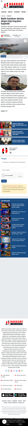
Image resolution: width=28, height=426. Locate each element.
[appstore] (7, 395)
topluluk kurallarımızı (13, 186)
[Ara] (2, 9)
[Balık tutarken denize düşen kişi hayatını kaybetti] (14, 46)
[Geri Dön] (4, 422)
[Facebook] (6, 371)
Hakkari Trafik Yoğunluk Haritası (20, 381)
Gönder (4, 181)
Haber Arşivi (19, 389)
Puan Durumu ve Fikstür (7, 385)
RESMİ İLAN (21, 402)
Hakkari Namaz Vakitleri (8, 380)
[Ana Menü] (1, 1)
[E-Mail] (10, 153)
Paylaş (4, 56)
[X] (9, 371)
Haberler (3, 16)
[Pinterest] (11, 371)
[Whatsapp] (22, 371)
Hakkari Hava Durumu (21, 375)
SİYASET (23, 12)
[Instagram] (14, 371)
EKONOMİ (17, 12)
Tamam (20, 424)
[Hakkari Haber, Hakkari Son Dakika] (13, 5)
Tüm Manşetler (19, 385)
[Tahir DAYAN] (4, 150)
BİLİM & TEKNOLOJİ (13, 402)
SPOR (24, 401)
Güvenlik (9, 16)
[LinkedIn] (17, 371)
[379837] (14, 82)
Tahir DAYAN (12, 149)
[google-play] (20, 395)
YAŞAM (5, 402)
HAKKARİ (3, 12)
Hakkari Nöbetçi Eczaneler (5, 376)
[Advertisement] (14, 273)
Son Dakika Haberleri (6, 389)
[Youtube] (19, 371)
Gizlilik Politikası (14, 424)
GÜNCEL (10, 12)
